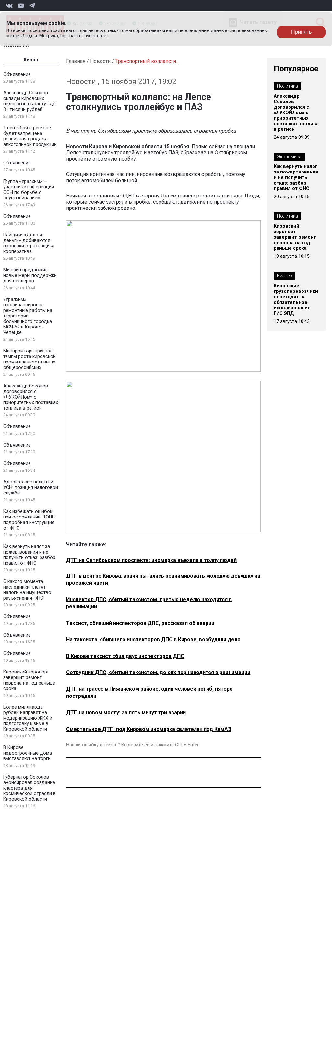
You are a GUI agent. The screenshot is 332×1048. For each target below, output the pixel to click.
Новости (100, 61)
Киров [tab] (31, 60)
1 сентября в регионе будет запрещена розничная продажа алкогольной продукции (30, 136)
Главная (75, 61)
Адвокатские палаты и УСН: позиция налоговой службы (30, 487)
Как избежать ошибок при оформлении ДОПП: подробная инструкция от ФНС (29, 520)
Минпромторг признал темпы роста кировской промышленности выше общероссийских (29, 359)
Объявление (17, 74)
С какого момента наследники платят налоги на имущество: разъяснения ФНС (27, 590)
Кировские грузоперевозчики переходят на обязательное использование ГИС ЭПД (296, 299)
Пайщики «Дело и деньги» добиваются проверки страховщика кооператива (28, 243)
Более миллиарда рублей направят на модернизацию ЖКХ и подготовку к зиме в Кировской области (27, 718)
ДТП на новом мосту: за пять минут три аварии (126, 712)
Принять (301, 32)
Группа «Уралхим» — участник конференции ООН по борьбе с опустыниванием (28, 190)
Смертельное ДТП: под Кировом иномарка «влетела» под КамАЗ (148, 729)
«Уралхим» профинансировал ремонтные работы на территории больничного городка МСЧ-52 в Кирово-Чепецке (27, 316)
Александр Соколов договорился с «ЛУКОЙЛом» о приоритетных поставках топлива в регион (30, 397)
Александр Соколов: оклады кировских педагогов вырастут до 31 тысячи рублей (29, 101)
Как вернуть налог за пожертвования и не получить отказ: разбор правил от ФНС (29, 555)
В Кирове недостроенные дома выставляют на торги (27, 753)
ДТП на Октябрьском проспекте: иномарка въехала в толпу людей (151, 560)
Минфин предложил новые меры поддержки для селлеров (30, 275)
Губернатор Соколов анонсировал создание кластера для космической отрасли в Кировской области (29, 788)
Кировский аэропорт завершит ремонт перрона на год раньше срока (29, 680)
